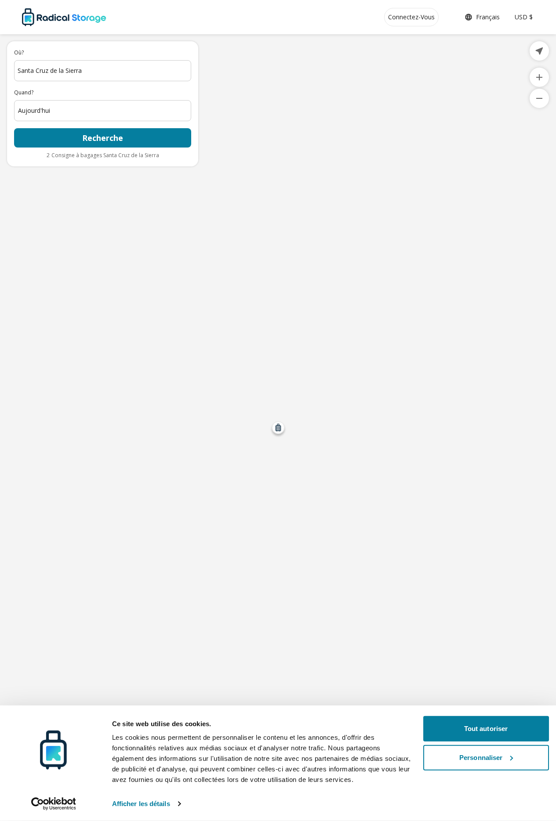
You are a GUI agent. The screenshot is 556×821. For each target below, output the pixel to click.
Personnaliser (480, 757)
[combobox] (103, 70)
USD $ (524, 17)
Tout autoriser (486, 728)
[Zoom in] (539, 77)
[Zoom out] (539, 98)
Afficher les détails (141, 803)
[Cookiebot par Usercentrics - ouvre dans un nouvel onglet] (53, 803)
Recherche (102, 138)
